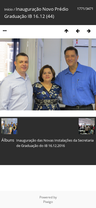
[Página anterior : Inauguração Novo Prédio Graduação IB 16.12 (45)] (77, 31)
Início (8, 9)
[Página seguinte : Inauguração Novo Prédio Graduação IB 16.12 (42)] (88, 31)
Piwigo (48, 201)
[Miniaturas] (66, 31)
